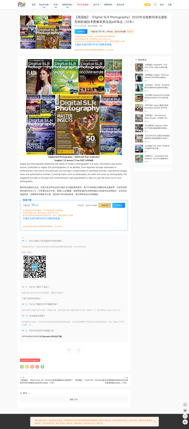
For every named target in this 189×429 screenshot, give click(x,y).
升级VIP (130, 31)
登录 (76, 399)
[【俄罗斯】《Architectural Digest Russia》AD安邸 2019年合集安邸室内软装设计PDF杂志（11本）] (139, 118)
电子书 (96, 4)
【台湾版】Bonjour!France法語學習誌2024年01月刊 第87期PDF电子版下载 (157, 97)
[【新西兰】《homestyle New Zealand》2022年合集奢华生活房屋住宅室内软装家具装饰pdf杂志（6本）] (139, 159)
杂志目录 (120, 4)
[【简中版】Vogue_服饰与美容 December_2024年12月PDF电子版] (139, 108)
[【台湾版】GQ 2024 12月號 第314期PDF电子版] (139, 149)
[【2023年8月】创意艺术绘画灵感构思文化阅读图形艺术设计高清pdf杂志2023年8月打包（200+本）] (139, 138)
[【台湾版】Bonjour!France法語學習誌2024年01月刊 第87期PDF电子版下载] (139, 98)
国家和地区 (67, 4)
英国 (101, 26)
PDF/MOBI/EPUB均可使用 (42, 336)
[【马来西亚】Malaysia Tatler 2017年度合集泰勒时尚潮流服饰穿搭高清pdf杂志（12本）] (139, 128)
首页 (34, 4)
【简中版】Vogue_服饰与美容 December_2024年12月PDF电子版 (156, 107)
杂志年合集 (44, 4)
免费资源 (108, 4)
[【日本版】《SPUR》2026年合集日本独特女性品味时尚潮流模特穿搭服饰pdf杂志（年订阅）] (139, 88)
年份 (55, 4)
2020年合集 (81, 26)
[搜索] (155, 4)
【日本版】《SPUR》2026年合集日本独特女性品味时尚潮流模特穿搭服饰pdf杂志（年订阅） (157, 87)
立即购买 (81, 31)
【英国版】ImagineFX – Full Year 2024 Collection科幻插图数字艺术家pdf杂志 (156, 67)
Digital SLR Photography (30, 360)
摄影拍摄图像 (93, 26)
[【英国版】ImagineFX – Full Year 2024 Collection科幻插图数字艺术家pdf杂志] (139, 67)
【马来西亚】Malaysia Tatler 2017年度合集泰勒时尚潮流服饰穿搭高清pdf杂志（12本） (156, 128)
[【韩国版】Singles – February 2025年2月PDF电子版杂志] (139, 78)
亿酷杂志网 (21, 4)
